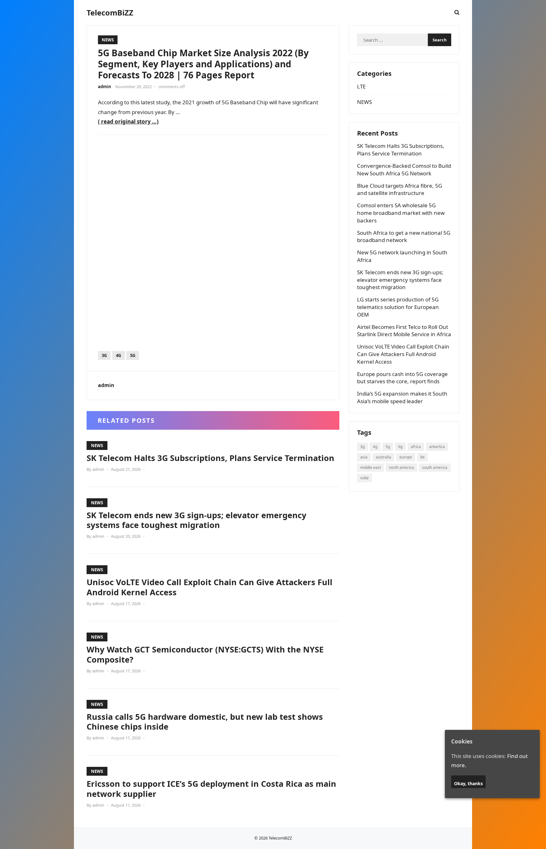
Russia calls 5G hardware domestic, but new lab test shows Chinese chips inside (205, 721)
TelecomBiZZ (110, 13)
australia (383, 457)
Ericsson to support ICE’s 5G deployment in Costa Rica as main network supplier (211, 788)
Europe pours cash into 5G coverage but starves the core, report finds (402, 377)
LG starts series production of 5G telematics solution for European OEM (398, 307)
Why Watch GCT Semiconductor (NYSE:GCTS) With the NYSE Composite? (205, 654)
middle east (370, 467)
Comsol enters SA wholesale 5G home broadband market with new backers (401, 213)
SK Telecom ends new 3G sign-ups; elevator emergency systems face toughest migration (196, 520)
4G (118, 355)
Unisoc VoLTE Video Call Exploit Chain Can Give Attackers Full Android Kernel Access (209, 587)
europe (405, 457)
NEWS (108, 40)
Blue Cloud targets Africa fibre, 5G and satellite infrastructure (399, 189)
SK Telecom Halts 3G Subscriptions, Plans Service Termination (210, 457)
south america (434, 467)
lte (422, 457)
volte (364, 478)
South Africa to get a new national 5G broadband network (403, 236)
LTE (361, 86)
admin (104, 86)
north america (401, 467)
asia (363, 457)
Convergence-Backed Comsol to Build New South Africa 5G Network (404, 169)
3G (104, 355)
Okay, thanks (468, 783)
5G (132, 355)
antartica (437, 446)
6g (400, 446)
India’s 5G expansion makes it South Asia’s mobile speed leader (402, 397)
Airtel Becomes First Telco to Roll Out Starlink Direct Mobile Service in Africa (404, 330)
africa (416, 446)
